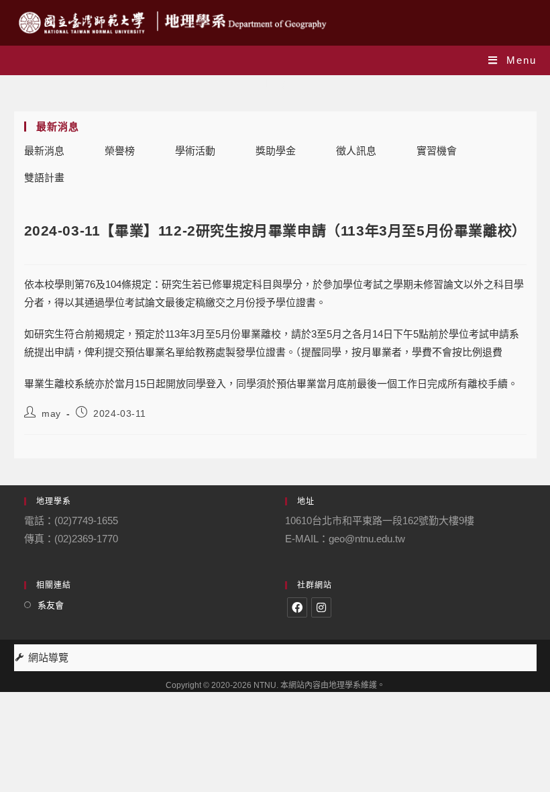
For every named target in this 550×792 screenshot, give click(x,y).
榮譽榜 (120, 150)
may (51, 413)
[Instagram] (321, 607)
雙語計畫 (44, 177)
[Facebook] (297, 607)
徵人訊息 (356, 150)
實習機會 (437, 150)
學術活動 (195, 150)
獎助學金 (276, 150)
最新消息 (44, 150)
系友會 (51, 605)
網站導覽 (48, 657)
